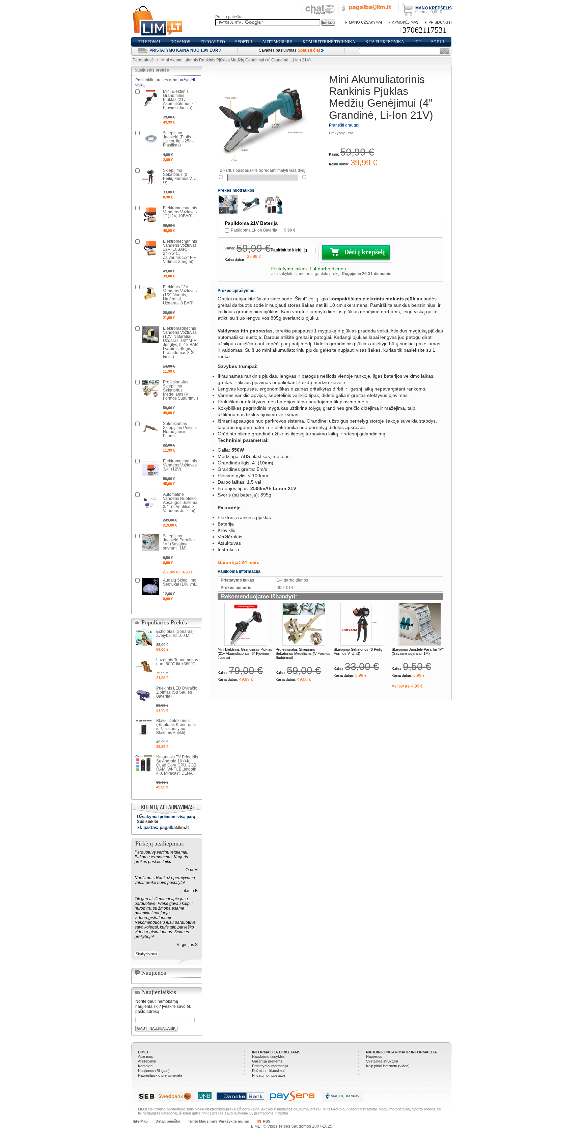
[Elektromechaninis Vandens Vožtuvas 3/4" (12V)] (150, 467)
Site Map (140, 1121)
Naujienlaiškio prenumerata (160, 1075)
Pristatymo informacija (270, 1066)
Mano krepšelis (433, 8)
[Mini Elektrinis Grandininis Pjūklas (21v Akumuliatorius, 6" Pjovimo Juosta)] (246, 624)
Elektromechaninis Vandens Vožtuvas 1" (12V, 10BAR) (180, 212)
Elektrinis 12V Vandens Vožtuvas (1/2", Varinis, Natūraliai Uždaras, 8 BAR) (180, 295)
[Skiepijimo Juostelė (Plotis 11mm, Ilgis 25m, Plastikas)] (150, 139)
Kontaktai (145, 1066)
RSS (266, 1121)
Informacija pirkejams (276, 1052)
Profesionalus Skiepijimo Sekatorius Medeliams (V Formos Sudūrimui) (303, 653)
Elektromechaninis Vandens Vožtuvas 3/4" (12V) (180, 465)
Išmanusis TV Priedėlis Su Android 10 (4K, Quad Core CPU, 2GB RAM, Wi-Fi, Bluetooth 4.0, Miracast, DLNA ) (177, 765)
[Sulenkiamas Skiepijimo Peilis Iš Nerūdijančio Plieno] (150, 430)
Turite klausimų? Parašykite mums (218, 1121)
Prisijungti (440, 22)
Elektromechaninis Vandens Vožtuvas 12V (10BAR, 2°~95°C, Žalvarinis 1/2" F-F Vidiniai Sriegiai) (180, 251)
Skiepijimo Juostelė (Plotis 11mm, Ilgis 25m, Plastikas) (178, 139)
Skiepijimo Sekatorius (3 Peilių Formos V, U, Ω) (358, 651)
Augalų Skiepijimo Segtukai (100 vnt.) (180, 582)
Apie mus (145, 1056)
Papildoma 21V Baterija (251, 223)
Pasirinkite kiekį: (287, 250)
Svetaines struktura (382, 1061)
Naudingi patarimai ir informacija (401, 1052)
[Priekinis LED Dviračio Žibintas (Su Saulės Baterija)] (143, 694)
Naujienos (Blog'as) (154, 1071)
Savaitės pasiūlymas (289, 50)
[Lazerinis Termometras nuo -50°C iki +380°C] (143, 666)
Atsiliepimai (147, 1061)
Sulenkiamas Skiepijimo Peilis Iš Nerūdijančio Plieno (180, 429)
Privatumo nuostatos (269, 1075)
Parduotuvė (143, 60)
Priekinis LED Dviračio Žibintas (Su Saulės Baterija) (176, 692)
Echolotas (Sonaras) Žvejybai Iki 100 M (175, 633)
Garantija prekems (267, 1061)
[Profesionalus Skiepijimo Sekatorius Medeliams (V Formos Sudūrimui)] (304, 624)
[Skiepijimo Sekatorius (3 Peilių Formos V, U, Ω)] (362, 624)
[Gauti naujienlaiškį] (444, 51)
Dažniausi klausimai (268, 1071)
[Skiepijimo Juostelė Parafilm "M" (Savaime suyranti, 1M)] (420, 624)
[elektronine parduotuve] (157, 21)
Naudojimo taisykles (268, 1056)
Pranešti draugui (344, 125)
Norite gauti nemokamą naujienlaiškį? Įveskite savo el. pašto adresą (163, 1006)
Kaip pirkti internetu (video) (388, 1066)
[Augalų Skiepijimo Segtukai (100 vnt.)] (150, 586)
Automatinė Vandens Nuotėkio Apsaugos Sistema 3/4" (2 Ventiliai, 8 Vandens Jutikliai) (180, 502)
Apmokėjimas (405, 22)
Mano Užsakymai (365, 22)
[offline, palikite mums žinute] (320, 5)
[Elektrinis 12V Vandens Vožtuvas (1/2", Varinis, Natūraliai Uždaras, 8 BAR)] (150, 293)
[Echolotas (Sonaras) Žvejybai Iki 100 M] (143, 637)
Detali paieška (168, 1121)
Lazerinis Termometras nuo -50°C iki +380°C (177, 661)
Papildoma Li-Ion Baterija (263, 230)
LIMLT (143, 1052)
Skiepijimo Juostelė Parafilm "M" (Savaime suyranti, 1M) (418, 651)
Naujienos (374, 1056)
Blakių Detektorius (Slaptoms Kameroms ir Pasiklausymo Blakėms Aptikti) (176, 726)
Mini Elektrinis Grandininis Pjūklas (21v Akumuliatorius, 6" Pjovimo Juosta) (245, 653)
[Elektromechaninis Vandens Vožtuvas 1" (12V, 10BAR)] (150, 214)
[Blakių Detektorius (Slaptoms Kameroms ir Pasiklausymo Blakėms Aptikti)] (143, 727)
